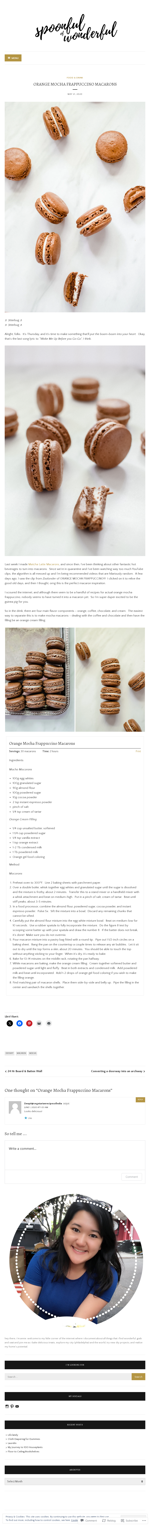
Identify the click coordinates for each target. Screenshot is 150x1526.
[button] (40, 679)
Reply (140, 1099)
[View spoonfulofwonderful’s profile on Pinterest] (12, 1406)
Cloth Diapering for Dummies (24, 1439)
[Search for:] (75, 1376)
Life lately (13, 1435)
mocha (32, 1053)
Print (138, 751)
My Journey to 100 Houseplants (25, 1447)
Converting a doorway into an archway (116, 1071)
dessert (9, 1053)
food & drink (75, 78)
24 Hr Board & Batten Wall (25, 1071)
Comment (132, 1176)
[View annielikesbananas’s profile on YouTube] (17, 1406)
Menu (15, 58)
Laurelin (12, 1443)
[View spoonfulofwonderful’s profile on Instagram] (7, 1406)
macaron (21, 1053)
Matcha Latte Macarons (43, 564)
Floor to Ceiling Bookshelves (23, 1451)
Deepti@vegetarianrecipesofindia (43, 1103)
